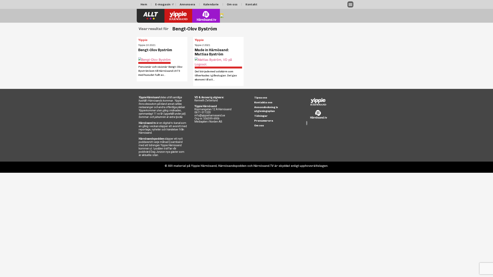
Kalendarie (211, 4)
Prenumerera (263, 120)
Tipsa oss (260, 97)
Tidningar (261, 116)
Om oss (232, 4)
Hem (144, 4)
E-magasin (163, 4)
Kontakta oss (263, 102)
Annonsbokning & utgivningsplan (266, 109)
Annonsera (187, 4)
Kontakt (251, 4)
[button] (350, 4)
